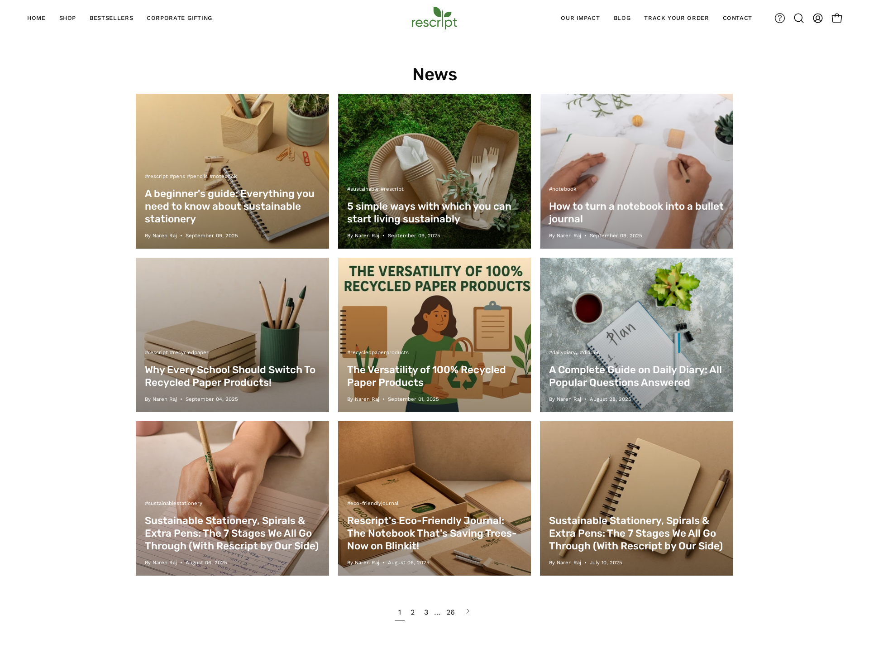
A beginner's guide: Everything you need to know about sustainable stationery (230, 206)
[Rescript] (434, 18)
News (434, 74)
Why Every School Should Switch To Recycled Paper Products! (230, 376)
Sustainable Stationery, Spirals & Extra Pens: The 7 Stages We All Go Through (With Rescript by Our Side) (232, 533)
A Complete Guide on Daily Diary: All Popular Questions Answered (635, 376)
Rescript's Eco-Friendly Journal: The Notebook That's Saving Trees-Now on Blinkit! (432, 533)
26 (450, 612)
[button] (798, 18)
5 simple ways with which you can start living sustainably (429, 212)
